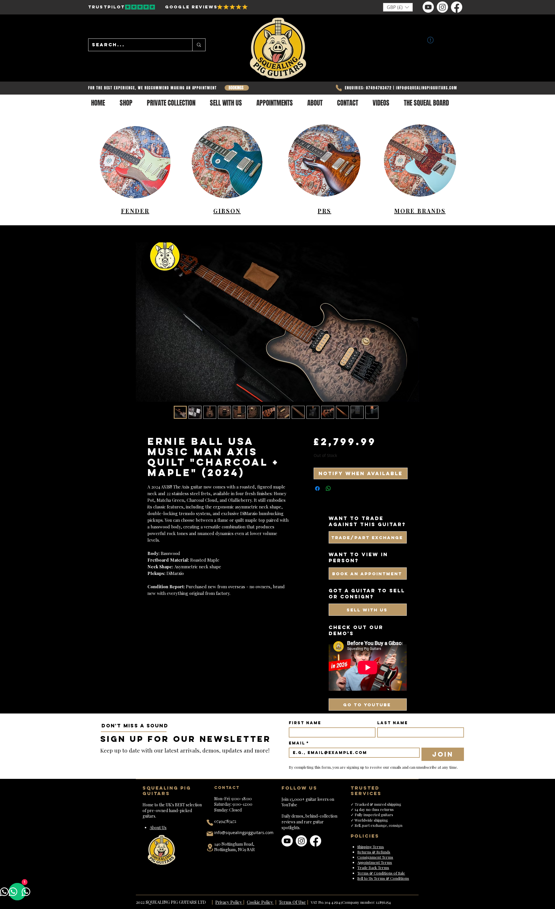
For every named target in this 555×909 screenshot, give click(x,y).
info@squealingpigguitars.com (243, 832)
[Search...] (198, 45)
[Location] (210, 847)
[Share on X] (339, 488)
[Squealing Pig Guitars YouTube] (428, 7)
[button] (398, 7)
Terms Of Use (292, 902)
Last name (392, 723)
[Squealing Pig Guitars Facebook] (456, 7)
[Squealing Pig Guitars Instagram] (442, 7)
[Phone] (339, 87)
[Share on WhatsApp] (328, 488)
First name (305, 723)
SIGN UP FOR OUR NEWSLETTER (185, 739)
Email (299, 743)
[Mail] (210, 834)
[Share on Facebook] (317, 488)
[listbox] (398, 7)
